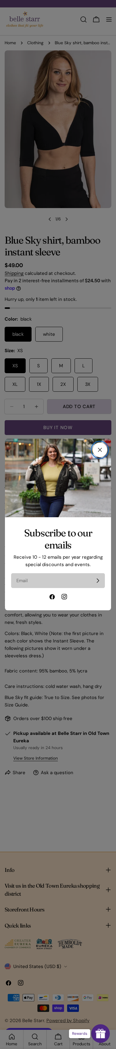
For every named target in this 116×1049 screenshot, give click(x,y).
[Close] (99, 449)
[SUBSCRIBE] (97, 580)
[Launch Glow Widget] (100, 1033)
